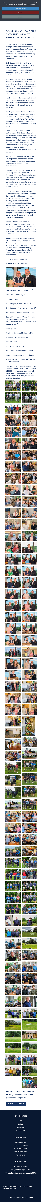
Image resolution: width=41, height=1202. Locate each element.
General (20, 1127)
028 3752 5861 (21, 1166)
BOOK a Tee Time (20, 1148)
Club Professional (20, 1152)
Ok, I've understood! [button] (20, 8)
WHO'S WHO (20, 1155)
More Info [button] (20, 17)
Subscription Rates (20, 1145)
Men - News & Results (24, 1094)
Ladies (20, 1124)
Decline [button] (20, 13)
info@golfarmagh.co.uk (20, 1170)
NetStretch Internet (25, 1197)
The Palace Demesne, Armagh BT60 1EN (21, 1173)
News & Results (28, 1091)
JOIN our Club (20, 1142)
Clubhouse (20, 1130)
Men (20, 1121)
